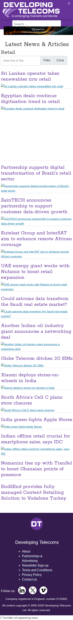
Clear (60, 60)
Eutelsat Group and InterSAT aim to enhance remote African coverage (36, 239)
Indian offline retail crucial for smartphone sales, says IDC (35, 439)
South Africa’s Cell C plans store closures (31, 400)
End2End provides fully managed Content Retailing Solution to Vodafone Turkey (33, 492)
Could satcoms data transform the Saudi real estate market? (35, 302)
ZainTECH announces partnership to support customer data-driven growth (34, 206)
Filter (46, 60)
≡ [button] (69, 3)
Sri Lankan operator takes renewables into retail (30, 76)
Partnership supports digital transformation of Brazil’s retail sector (36, 173)
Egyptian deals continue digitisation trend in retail (30, 99)
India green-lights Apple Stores (36, 420)
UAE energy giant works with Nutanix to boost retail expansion (35, 272)
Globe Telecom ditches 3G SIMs (37, 359)
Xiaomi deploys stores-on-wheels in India (30, 378)
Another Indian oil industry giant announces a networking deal (36, 331)
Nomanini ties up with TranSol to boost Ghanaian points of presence (36, 469)
